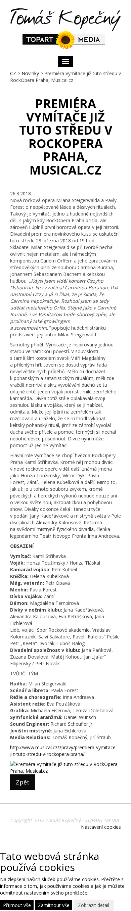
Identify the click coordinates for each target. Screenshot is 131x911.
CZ (13, 73)
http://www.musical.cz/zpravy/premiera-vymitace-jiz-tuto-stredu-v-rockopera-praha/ (63, 750)
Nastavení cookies (101, 827)
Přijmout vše (17, 905)
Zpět (23, 782)
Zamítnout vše (54, 905)
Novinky (30, 73)
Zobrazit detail (93, 905)
